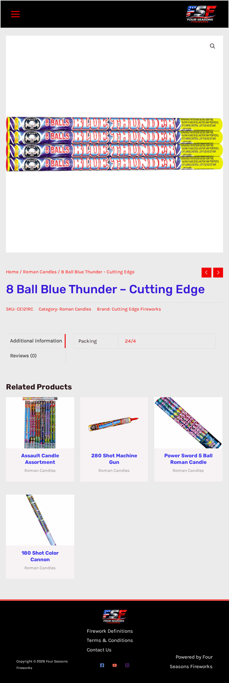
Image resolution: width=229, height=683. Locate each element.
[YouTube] (114, 665)
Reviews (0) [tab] (23, 355)
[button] (212, 46)
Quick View (40, 443)
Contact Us (99, 650)
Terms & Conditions (110, 640)
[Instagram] (127, 665)
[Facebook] (102, 665)
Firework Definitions (110, 631)
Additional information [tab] (36, 341)
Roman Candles (40, 272)
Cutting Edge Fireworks (136, 309)
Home (12, 272)
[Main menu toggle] (15, 14)
